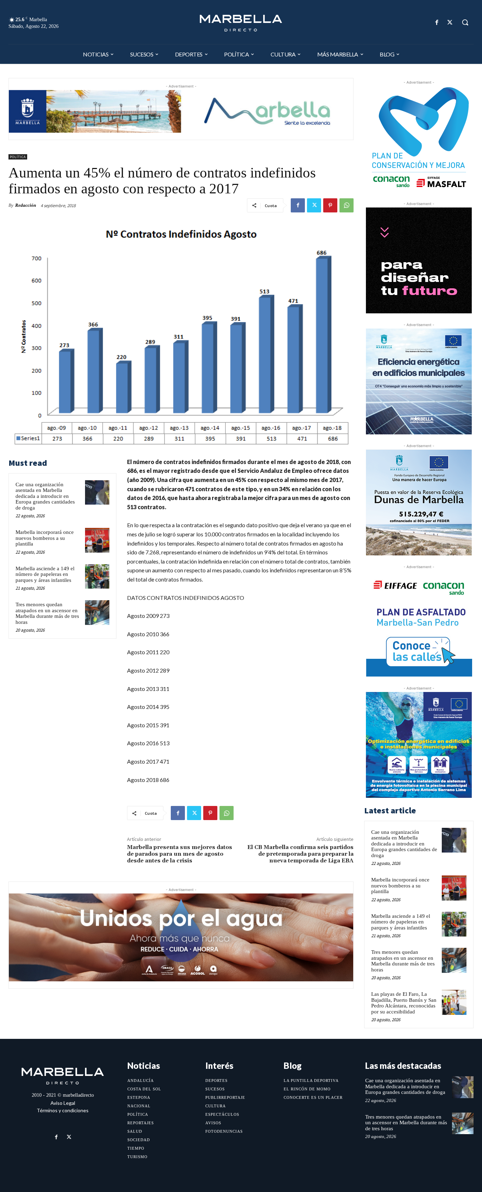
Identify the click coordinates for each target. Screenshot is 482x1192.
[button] (465, 22)
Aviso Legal (62, 1103)
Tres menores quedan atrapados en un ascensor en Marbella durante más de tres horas (47, 613)
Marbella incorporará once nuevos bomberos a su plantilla (45, 538)
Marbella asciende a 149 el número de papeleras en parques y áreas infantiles (45, 574)
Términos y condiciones (63, 1110)
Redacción (25, 205)
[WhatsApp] (346, 205)
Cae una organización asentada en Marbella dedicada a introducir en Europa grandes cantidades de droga (45, 496)
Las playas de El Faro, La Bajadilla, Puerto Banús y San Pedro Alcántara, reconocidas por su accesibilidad (403, 1003)
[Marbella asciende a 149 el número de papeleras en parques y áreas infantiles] (97, 576)
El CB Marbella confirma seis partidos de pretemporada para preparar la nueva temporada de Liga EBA (300, 854)
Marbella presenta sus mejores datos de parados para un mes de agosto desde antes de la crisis (179, 854)
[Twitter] (450, 22)
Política (18, 157)
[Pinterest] (330, 205)
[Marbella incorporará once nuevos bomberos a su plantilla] (97, 540)
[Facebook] (437, 22)
